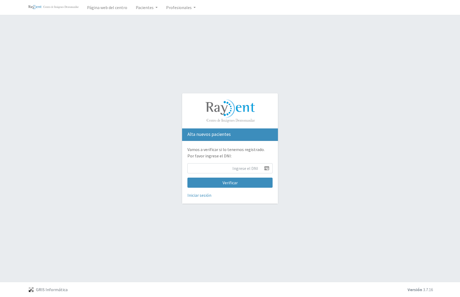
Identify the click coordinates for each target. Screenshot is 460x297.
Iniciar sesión (199, 195)
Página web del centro (107, 7)
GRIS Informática (52, 289)
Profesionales (179, 7)
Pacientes (145, 7)
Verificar (230, 182)
